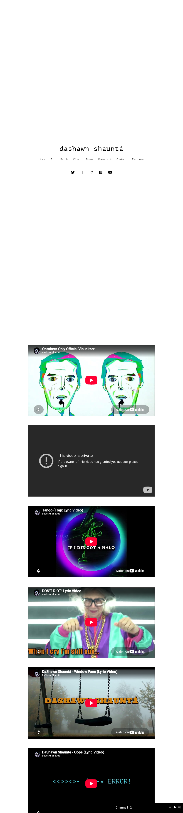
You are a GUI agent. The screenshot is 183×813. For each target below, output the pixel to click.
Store (89, 159)
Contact (122, 159)
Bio (53, 159)
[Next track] (179, 807)
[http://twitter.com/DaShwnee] (73, 172)
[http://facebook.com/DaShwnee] (82, 172)
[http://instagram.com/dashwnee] (91, 172)
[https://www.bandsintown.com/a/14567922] (101, 172)
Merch (64, 159)
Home (42, 159)
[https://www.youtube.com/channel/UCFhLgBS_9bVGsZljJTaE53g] (110, 172)
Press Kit (104, 159)
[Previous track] (170, 807)
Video (76, 159)
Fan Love (138, 159)
